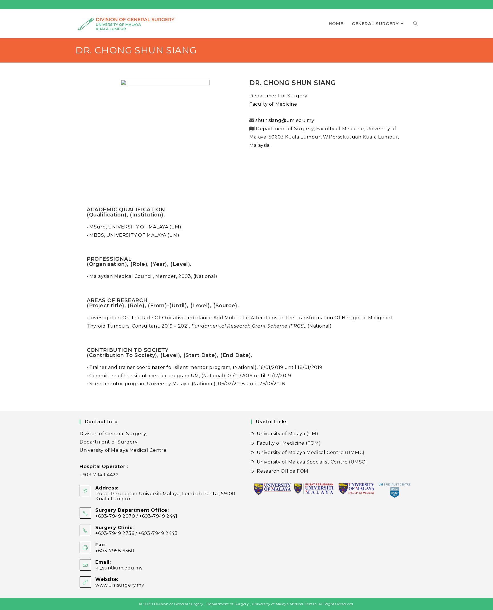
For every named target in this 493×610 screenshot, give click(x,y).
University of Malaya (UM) (287, 433)
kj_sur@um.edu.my (119, 568)
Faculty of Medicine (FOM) (289, 443)
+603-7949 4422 (99, 474)
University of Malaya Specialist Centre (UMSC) (312, 462)
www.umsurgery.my (119, 585)
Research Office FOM (282, 471)
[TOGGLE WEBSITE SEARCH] (415, 23)
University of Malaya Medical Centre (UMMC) (311, 452)
